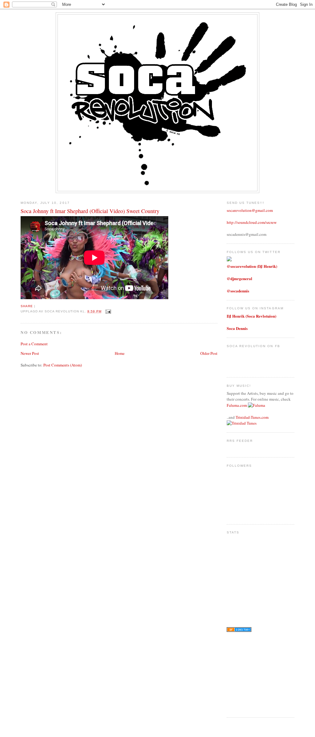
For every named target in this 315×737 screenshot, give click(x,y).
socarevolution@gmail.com (250, 210)
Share (27, 306)
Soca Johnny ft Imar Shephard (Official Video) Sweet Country (90, 211)
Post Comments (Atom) (62, 365)
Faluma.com (237, 405)
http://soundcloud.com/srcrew (252, 222)
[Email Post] (107, 311)
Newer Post (30, 353)
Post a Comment (34, 344)
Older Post (208, 353)
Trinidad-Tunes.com (252, 417)
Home (120, 353)
